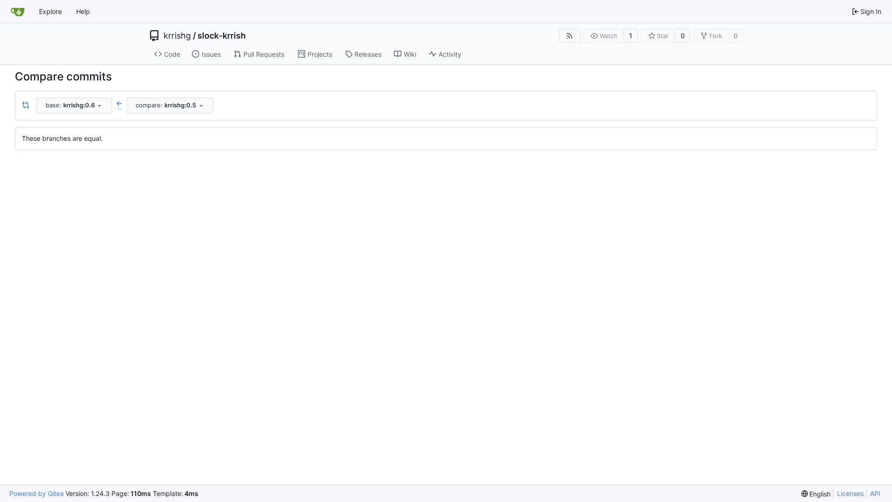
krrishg (177, 35)
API (875, 493)
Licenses (850, 493)
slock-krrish (221, 35)
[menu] (816, 494)
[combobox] (74, 105)
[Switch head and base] (25, 105)
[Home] (18, 11)
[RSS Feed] (569, 36)
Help (83, 11)
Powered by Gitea (36, 493)
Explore (50, 11)
